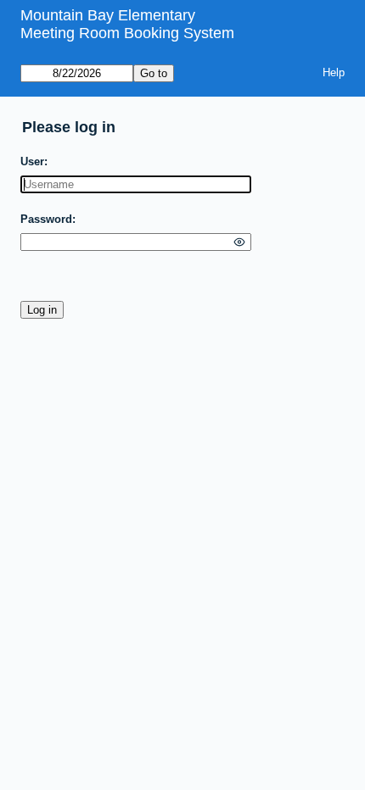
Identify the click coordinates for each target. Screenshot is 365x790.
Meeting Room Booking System (127, 33)
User (32, 161)
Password (46, 219)
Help (334, 72)
